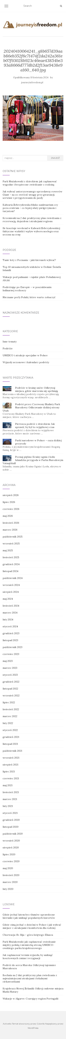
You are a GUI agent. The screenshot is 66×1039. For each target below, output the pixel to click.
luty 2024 (8, 619)
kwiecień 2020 (11, 875)
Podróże (8, 348)
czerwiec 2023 (11, 654)
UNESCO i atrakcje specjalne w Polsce (25, 355)
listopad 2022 (10, 688)
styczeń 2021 (10, 813)
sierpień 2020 (11, 847)
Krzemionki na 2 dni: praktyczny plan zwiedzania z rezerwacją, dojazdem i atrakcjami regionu (32, 219)
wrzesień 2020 (11, 840)
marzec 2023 (10, 667)
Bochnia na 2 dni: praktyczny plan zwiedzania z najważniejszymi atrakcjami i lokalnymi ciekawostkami (30, 978)
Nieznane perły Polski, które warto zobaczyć (29, 297)
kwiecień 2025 (11, 557)
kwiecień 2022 (11, 709)
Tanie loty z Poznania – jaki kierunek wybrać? (29, 260)
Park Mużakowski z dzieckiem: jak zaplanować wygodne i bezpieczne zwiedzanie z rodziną (30, 183)
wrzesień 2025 (11, 543)
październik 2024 (13, 578)
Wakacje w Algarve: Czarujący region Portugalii (30, 998)
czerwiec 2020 (11, 861)
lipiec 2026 (9, 502)
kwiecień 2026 (11, 522)
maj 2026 (8, 515)
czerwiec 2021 (11, 778)
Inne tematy (10, 341)
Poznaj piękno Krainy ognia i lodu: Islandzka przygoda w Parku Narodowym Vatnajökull (33, 460)
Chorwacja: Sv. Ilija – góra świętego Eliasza (28, 934)
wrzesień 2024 (11, 585)
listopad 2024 (10, 571)
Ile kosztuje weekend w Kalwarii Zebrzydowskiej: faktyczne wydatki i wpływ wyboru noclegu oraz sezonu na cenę (31, 231)
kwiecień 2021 (11, 792)
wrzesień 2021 (11, 757)
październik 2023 (12, 647)
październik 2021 (12, 750)
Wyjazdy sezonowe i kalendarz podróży (26, 362)
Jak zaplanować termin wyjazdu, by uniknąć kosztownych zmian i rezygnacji (28, 956)
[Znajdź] (61, 6)
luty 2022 (8, 723)
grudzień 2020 (11, 819)
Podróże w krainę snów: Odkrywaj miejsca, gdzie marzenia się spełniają (36, 389)
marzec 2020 (10, 882)
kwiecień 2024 (11, 605)
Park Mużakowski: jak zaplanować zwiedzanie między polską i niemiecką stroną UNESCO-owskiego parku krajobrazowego (29, 945)
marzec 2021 (10, 799)
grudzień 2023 (11, 633)
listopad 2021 (10, 743)
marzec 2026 (10, 529)
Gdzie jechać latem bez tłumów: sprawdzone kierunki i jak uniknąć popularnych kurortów (29, 916)
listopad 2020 (10, 826)
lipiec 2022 (9, 702)
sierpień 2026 (11, 495)
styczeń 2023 (10, 674)
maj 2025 (8, 550)
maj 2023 (8, 661)
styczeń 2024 (10, 626)
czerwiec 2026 (11, 509)
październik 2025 (13, 536)
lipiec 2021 (9, 771)
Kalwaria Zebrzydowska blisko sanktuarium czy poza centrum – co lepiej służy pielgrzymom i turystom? (30, 208)
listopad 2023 (10, 640)
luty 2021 (8, 806)
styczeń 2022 (10, 730)
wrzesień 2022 (11, 695)
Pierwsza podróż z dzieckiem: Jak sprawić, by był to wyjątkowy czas (35, 425)
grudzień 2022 (11, 681)
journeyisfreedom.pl (32, 82)
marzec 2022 (10, 716)
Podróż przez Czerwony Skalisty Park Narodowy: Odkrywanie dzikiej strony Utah (31, 407)
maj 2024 (8, 598)
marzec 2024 (10, 612)
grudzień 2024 (11, 564)
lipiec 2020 (9, 854)
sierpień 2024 (11, 591)
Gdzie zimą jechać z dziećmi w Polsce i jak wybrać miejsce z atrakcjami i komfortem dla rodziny (32, 926)
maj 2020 (8, 868)
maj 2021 (7, 785)
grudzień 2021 (11, 737)
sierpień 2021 (10, 764)
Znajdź (55, 158)
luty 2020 (8, 889)
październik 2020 (13, 833)
